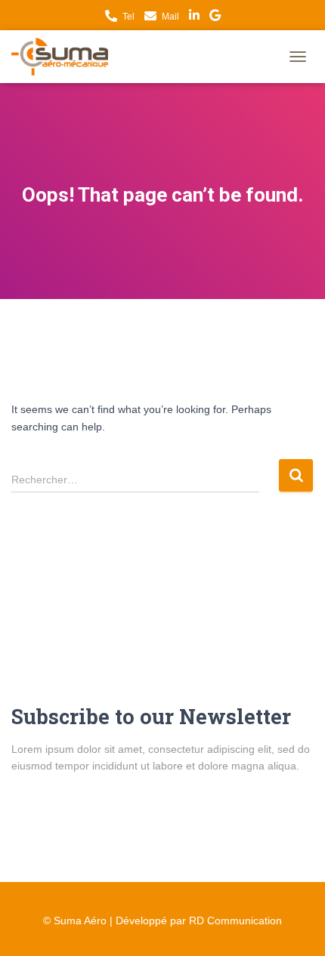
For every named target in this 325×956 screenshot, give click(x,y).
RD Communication (235, 920)
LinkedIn (194, 17)
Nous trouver (215, 17)
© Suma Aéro (75, 920)
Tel (128, 16)
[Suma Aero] (65, 57)
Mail (170, 16)
